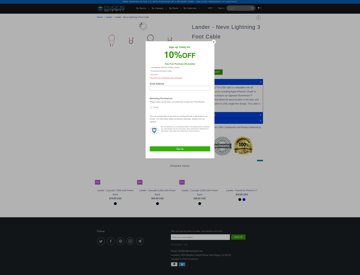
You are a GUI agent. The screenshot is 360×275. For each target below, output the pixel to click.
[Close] (214, 42)
